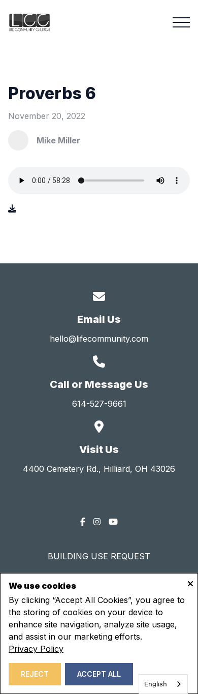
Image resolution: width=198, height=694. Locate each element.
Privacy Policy (36, 649)
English (155, 683)
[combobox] (163, 684)
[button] (181, 22)
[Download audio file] (12, 208)
